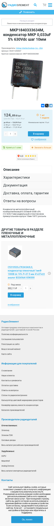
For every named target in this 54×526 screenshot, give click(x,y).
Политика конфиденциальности (14, 334)
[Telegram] (51, 105)
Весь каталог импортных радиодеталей (18, 471)
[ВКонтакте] (42, 105)
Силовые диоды (8, 440)
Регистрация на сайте (10, 344)
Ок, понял (27, 519)
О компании (6, 370)
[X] (47, 105)
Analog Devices (7, 466)
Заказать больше (42, 147)
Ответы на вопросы (10, 390)
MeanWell (5, 461)
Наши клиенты (8, 375)
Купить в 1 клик (13, 147)
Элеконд (5, 430)
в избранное (40, 139)
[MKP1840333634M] (27, 80)
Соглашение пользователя (12, 339)
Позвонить (29, 12)
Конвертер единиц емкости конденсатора (19, 405)
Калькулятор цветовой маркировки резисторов (22, 400)
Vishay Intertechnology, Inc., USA (29, 48)
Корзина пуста (45, 5)
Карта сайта (6, 354)
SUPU (3, 456)
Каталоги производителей (13, 410)
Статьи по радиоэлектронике (14, 395)
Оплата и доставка (9, 385)
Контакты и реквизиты (11, 380)
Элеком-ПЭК (7, 435)
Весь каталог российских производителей (20, 445)
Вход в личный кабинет (11, 349)
